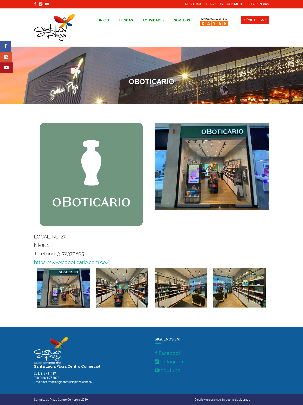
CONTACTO (235, 4)
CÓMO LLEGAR (255, 20)
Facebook (169, 353)
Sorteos (182, 20)
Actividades (153, 20)
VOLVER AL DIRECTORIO (257, 100)
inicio (104, 20)
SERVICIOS (214, 4)
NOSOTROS (193, 4)
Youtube (170, 370)
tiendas (126, 20)
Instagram (171, 362)
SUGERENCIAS (258, 4)
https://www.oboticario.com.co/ (71, 262)
